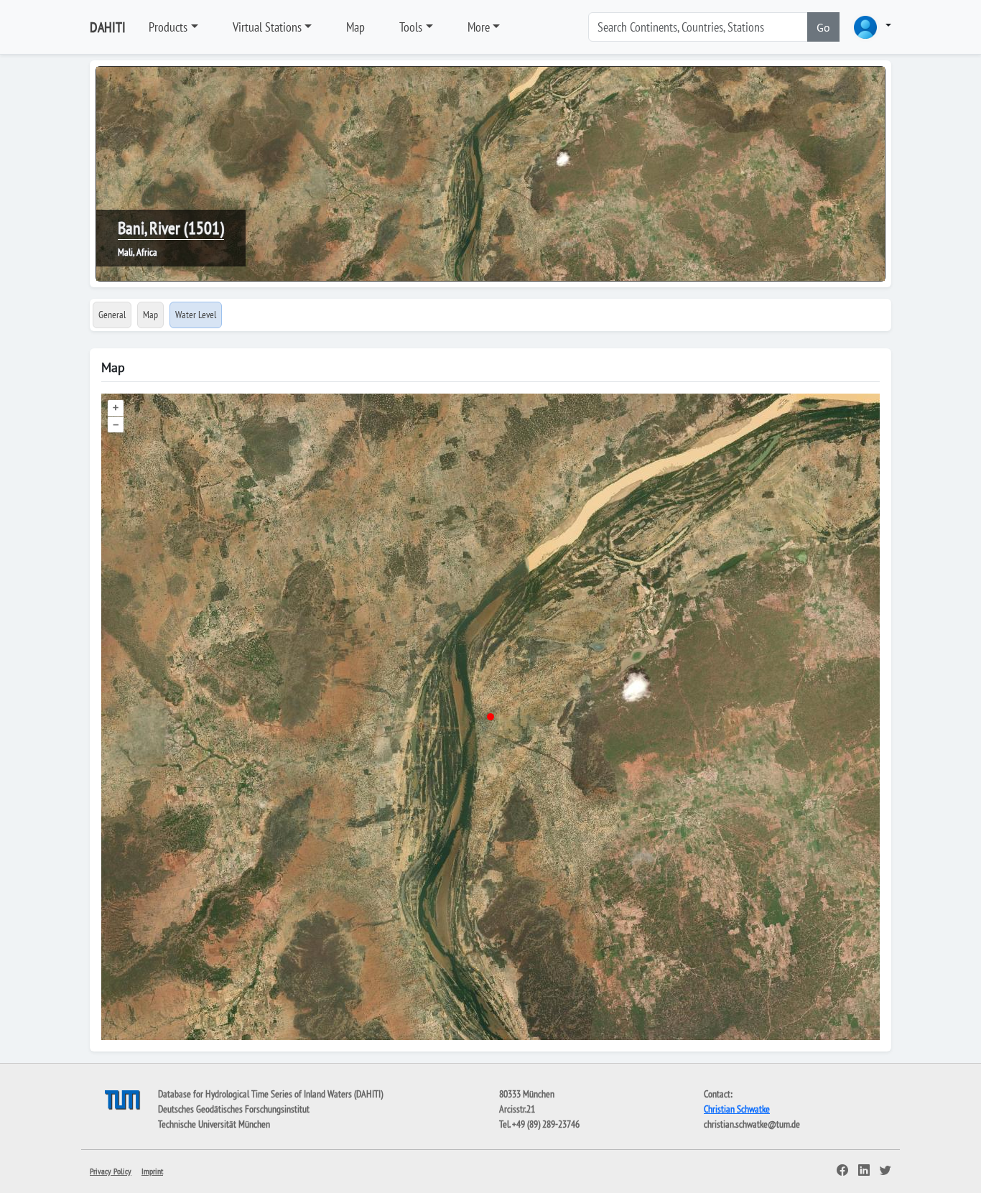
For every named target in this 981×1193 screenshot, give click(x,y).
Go (823, 27)
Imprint (152, 1171)
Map (355, 27)
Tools (410, 27)
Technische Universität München (214, 1124)
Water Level (195, 314)
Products (168, 27)
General (112, 314)
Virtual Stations (267, 27)
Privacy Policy (110, 1171)
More (479, 27)
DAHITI (108, 27)
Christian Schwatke (737, 1109)
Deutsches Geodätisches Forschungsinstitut (234, 1109)
